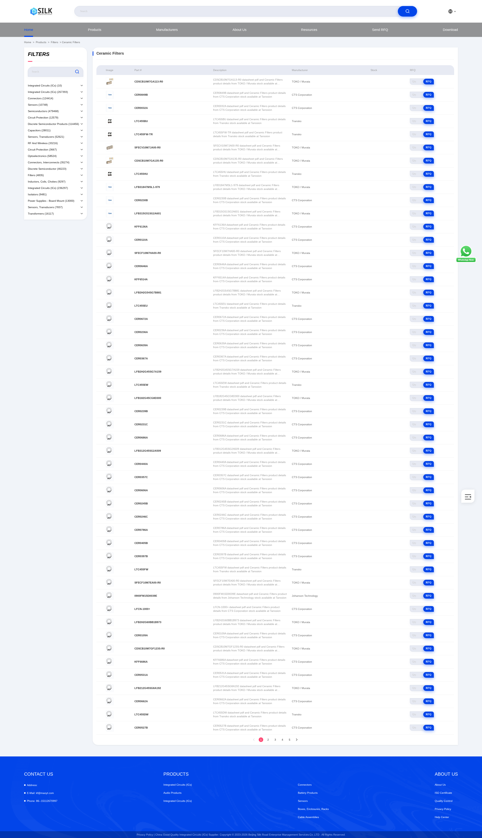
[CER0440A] (110, 464)
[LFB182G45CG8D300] (110, 398)
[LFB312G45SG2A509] (110, 451)
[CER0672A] (110, 319)
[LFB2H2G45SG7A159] (110, 372)
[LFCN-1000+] (110, 609)
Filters (54, 42)
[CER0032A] (110, 108)
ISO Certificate (443, 792)
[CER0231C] (110, 424)
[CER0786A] (110, 530)
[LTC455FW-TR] (110, 134)
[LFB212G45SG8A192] (110, 688)
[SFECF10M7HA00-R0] (110, 253)
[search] (407, 11)
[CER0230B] (110, 200)
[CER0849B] (110, 95)
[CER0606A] (110, 490)
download (450, 30)
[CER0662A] (110, 701)
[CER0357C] (110, 477)
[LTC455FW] (110, 569)
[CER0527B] (110, 728)
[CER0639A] (110, 345)
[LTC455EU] (110, 306)
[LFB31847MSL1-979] (110, 187)
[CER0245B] (110, 503)
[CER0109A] (110, 635)
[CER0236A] (110, 332)
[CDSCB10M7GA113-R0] (110, 82)
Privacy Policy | (146, 834)
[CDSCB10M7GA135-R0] (110, 161)
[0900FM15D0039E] (110, 596)
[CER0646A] (110, 266)
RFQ (428, 81)
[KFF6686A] (110, 662)
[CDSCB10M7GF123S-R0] (110, 648)
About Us (239, 30)
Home (28, 30)
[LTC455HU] (110, 174)
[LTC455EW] (110, 385)
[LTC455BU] (110, 121)
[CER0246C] (110, 517)
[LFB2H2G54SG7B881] (110, 292)
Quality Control (443, 800)
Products (94, 30)
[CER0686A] (110, 438)
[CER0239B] (110, 411)
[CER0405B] (110, 543)
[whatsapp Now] (466, 261)
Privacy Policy (443, 808)
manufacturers (167, 30)
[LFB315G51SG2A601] (110, 213)
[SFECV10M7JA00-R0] (110, 147)
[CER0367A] (110, 358)
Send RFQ (380, 30)
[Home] (41, 11)
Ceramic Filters (71, 42)
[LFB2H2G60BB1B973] (110, 622)
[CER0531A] (110, 675)
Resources (309, 30)
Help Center (442, 817)
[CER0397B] (110, 556)
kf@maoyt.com (40, 792)
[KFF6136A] (110, 227)
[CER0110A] (110, 240)
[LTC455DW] (110, 714)
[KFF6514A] (110, 279)
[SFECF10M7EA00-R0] (110, 583)
